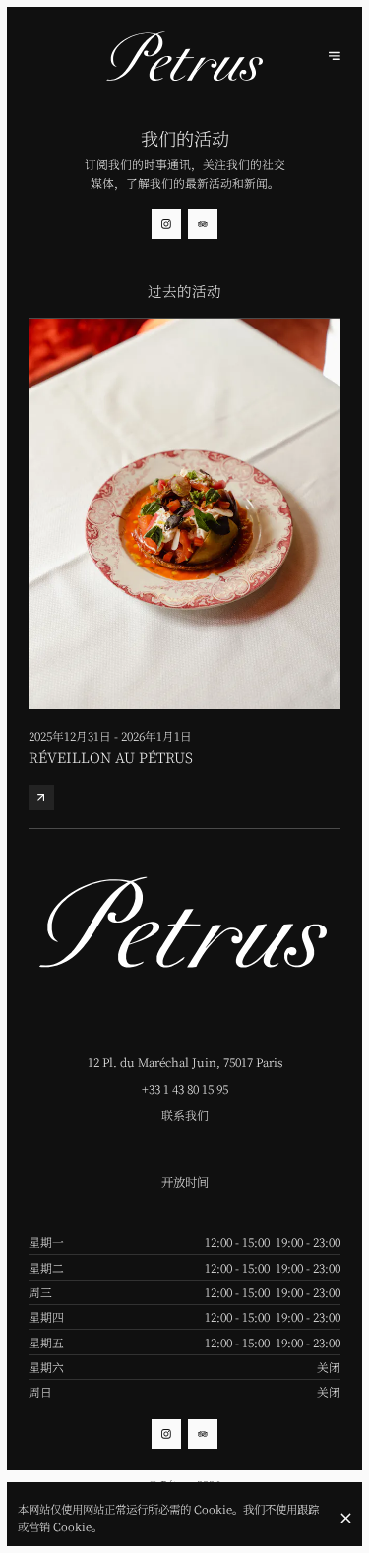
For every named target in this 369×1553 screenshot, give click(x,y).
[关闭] (346, 1518)
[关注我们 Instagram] (166, 224)
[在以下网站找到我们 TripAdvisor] (202, 224)
